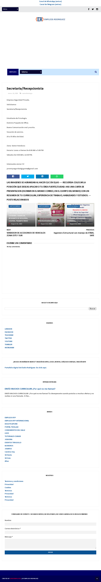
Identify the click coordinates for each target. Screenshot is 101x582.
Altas (7, 461)
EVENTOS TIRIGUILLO (13, 443)
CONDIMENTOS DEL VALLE (15, 430)
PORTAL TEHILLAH (11, 427)
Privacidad (9, 485)
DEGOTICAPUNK (11, 424)
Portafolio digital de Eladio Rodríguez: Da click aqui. (26, 368)
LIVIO (7, 433)
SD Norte (8, 455)
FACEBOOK (9, 332)
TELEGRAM (9, 335)
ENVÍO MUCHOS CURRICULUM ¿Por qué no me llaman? (30, 389)
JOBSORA (8, 440)
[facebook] (88, 9)
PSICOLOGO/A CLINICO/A (48, 221)
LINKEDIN (8, 329)
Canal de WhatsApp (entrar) (50, 1)
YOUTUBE (8, 341)
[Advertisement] (53, 49)
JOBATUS (8, 449)
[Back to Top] (97, 579)
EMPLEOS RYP (10, 418)
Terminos (8, 491)
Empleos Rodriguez (31, 578)
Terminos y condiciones (14, 481)
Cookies (8, 488)
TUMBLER (8, 345)
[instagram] (97, 9)
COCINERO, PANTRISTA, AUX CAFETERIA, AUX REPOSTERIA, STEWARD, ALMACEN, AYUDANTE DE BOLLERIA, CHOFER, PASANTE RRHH (20, 216)
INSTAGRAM (9, 348)
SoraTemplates (15, 578)
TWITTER (8, 338)
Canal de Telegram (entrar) (50, 4)
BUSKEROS (9, 446)
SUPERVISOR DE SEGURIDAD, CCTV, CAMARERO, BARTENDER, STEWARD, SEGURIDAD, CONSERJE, (79, 217)
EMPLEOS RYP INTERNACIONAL (17, 421)
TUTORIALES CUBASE (13, 436)
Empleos (13, 72)
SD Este (8, 458)
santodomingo (27, 93)
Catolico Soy (10, 452)
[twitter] (93, 9)
